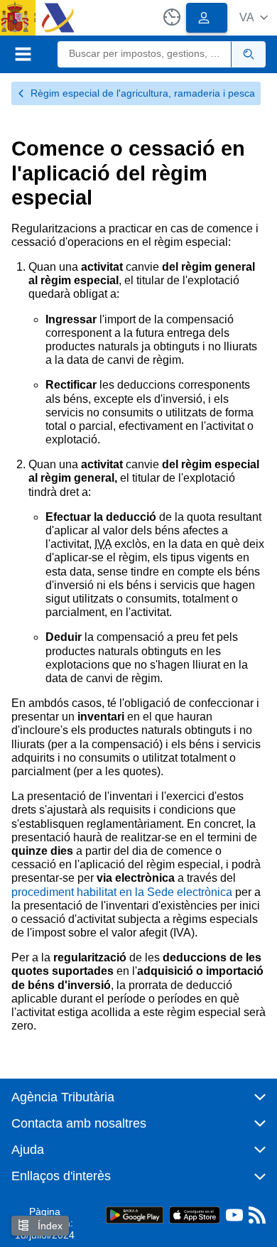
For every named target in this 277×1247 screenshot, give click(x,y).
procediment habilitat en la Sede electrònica (121, 892)
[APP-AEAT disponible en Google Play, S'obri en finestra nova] (134, 1214)
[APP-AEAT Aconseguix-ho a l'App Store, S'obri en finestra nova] (194, 1214)
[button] (253, 17)
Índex (49, 1225)
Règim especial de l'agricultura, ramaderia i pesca (143, 93)
